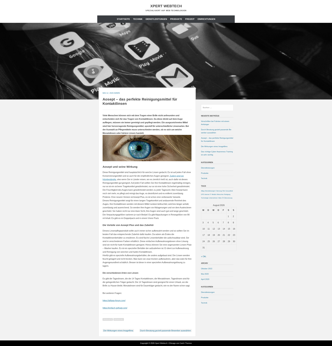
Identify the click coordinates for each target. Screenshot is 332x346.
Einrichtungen (206, 19)
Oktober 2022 (206, 269)
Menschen (220, 194)
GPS (202, 194)
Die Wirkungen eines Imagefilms (118, 331)
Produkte (176, 19)
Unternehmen (213, 198)
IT (210, 194)
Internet (207, 194)
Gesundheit (229, 191)
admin (117, 93)
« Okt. (203, 256)
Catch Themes (186, 343)
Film (223, 191)
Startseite (123, 19)
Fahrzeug (219, 191)
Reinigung (118, 319)
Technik (138, 19)
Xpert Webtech (166, 6)
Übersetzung (228, 198)
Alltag (202, 191)
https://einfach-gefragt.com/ (115, 308)
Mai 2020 (205, 274)
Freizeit (190, 19)
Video (220, 198)
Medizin (214, 194)
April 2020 (205, 279)
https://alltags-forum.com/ (114, 300)
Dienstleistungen (156, 19)
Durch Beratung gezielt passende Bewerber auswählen (165, 331)
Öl (223, 198)
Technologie (205, 198)
